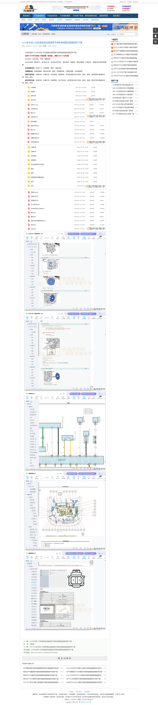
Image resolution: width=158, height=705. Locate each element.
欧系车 (23, 20)
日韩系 (44, 20)
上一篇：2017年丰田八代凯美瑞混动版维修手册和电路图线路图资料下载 (48, 641)
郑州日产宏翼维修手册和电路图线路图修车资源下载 (40, 672)
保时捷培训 (68, 20)
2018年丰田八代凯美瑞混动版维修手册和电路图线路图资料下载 (52, 650)
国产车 (37, 20)
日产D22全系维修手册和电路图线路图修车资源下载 (83, 679)
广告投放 (129, 2)
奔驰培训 (77, 20)
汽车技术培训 (126, 10)
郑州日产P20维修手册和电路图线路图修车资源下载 (40, 675)
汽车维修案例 (126, 8)
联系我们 (135, 2)
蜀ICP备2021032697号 (85, 702)
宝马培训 (85, 20)
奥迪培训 (51, 20)
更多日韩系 (65, 658)
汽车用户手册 (111, 10)
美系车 (30, 20)
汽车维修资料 (111, 6)
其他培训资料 (95, 20)
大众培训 (59, 20)
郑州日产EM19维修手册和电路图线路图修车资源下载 (41, 679)
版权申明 (87, 692)
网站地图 (122, 2)
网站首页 (26, 16)
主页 (39, 34)
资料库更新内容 (91, 16)
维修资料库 (103, 16)
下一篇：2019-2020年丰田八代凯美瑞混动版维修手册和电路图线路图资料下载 (49, 647)
